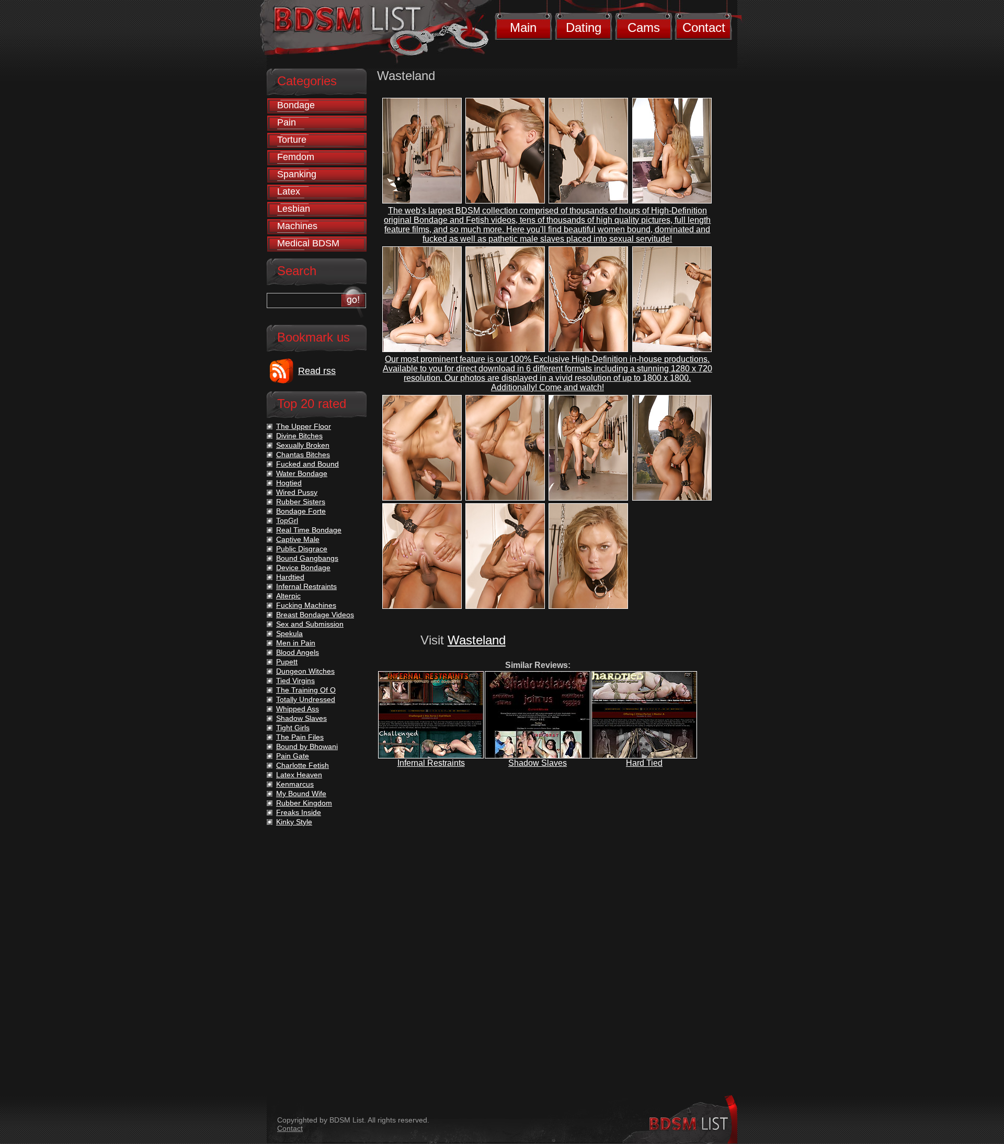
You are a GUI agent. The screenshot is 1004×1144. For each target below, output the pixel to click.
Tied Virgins (295, 680)
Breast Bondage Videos (315, 614)
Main (523, 27)
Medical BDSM (308, 243)
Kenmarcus (295, 784)
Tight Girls (293, 727)
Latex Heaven (299, 775)
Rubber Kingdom (304, 803)
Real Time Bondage (308, 530)
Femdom (295, 157)
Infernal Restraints (431, 762)
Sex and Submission (310, 624)
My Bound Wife (301, 793)
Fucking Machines (306, 605)
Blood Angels (297, 652)
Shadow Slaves (537, 762)
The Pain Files (300, 737)
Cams (644, 27)
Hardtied (290, 577)
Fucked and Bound (307, 464)
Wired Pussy (296, 492)
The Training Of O (306, 690)
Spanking (296, 174)
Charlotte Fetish (302, 765)
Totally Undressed (305, 699)
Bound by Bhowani (307, 746)
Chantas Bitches (303, 454)
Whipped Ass (297, 709)
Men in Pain (295, 643)
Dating (583, 27)
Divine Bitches (299, 436)
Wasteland (477, 640)
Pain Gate (292, 756)
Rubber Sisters (300, 501)
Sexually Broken (302, 445)
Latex (288, 191)
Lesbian (293, 208)
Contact (703, 27)
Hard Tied (644, 762)
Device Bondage (303, 567)
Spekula (289, 633)
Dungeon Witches (305, 671)
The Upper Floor (303, 426)
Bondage (296, 105)
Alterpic (288, 596)
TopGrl (287, 520)
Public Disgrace (301, 549)
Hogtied (289, 483)
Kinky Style (294, 822)
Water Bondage (301, 473)
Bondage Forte (301, 511)
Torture (291, 139)
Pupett (287, 662)
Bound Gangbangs (307, 558)
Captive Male (298, 539)
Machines (297, 226)
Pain (286, 122)
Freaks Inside (298, 812)
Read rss (317, 371)
